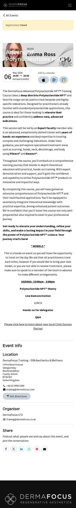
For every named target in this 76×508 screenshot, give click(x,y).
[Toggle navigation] (69, 5)
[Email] (44, 449)
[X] (13, 449)
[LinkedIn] (21, 449)
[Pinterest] (37, 449)
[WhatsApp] (29, 449)
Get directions (18, 396)
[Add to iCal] (43, 79)
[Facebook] (6, 449)
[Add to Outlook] (54, 79)
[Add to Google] (63, 79)
